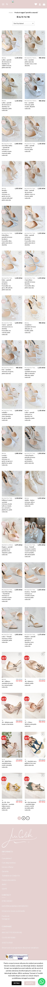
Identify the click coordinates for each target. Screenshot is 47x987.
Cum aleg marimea (9, 863)
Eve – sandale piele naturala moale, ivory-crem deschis (31, 63)
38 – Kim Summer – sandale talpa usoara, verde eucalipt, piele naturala (30, 806)
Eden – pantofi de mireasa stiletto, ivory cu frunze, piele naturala (30, 194)
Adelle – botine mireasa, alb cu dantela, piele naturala (30, 503)
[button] (41, 981)
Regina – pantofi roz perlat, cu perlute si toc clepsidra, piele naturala (7, 551)
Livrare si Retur (7, 867)
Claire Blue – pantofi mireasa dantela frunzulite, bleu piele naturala (30, 284)
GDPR (4, 889)
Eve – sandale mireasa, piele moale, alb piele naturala (30, 105)
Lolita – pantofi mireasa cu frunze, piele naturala (29, 148)
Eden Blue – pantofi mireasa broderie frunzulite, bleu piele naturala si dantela (7, 240)
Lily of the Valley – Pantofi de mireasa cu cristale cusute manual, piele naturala (7, 596)
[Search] (7, 4)
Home (11, 12)
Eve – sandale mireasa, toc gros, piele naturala (8, 371)
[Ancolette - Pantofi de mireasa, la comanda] (21, 4)
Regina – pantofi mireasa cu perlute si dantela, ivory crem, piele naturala (30, 641)
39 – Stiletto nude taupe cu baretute (7, 723)
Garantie (5, 871)
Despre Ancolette (9, 880)
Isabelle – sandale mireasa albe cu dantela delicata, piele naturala (30, 373)
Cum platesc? (7, 858)
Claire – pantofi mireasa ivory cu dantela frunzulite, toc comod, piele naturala (7, 329)
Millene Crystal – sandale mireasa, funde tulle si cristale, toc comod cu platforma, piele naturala (7, 506)
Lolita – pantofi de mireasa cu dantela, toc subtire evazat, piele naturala (6, 63)
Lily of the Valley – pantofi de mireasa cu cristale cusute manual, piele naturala (7, 150)
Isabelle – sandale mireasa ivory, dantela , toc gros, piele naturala (7, 416)
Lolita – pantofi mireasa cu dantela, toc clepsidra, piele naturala (29, 416)
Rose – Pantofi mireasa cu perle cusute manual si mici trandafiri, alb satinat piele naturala (30, 551)
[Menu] (3, 4)
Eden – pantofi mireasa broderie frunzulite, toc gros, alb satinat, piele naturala (7, 284)
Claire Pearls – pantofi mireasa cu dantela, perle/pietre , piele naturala (30, 459)
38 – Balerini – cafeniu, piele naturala (29, 683)
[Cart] (44, 4)
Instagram (6, 919)
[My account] (40, 4)
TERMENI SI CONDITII (11, 876)
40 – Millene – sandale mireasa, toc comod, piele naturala (7, 684)
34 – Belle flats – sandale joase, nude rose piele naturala (7, 764)
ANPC (4, 884)
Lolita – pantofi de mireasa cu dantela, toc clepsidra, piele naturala (7, 106)
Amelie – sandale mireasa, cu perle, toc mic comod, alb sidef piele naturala (7, 195)
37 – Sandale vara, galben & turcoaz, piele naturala (31, 763)
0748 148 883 (7, 901)
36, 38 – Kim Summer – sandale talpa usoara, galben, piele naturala (8, 806)
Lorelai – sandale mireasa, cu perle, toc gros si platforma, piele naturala (7, 460)
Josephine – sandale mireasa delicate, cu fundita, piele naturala (30, 328)
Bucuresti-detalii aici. (31, 948)
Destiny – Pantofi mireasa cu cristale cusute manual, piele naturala (30, 595)
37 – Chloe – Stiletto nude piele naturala (30, 724)
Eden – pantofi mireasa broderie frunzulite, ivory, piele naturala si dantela (30, 240)
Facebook (5, 916)
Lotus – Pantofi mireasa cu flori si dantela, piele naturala (7, 639)
